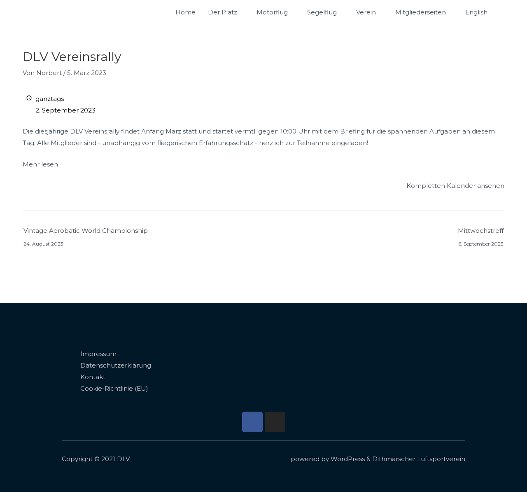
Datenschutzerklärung (115, 365)
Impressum (98, 354)
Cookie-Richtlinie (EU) (114, 388)
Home (185, 12)
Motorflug (272, 12)
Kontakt (92, 377)
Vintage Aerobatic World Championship (85, 233)
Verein (366, 12)
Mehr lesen (40, 164)
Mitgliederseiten (420, 12)
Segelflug (322, 12)
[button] (503, 12)
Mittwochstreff (481, 233)
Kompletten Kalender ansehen (455, 186)
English (476, 12)
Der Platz (222, 12)
